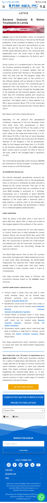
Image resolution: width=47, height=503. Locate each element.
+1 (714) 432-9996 (30, 496)
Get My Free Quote (23, 386)
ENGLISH (41, 2)
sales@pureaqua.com (23, 499)
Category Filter (23, 410)
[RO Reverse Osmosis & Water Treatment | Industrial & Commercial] (23, 2)
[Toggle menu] (5, 8)
